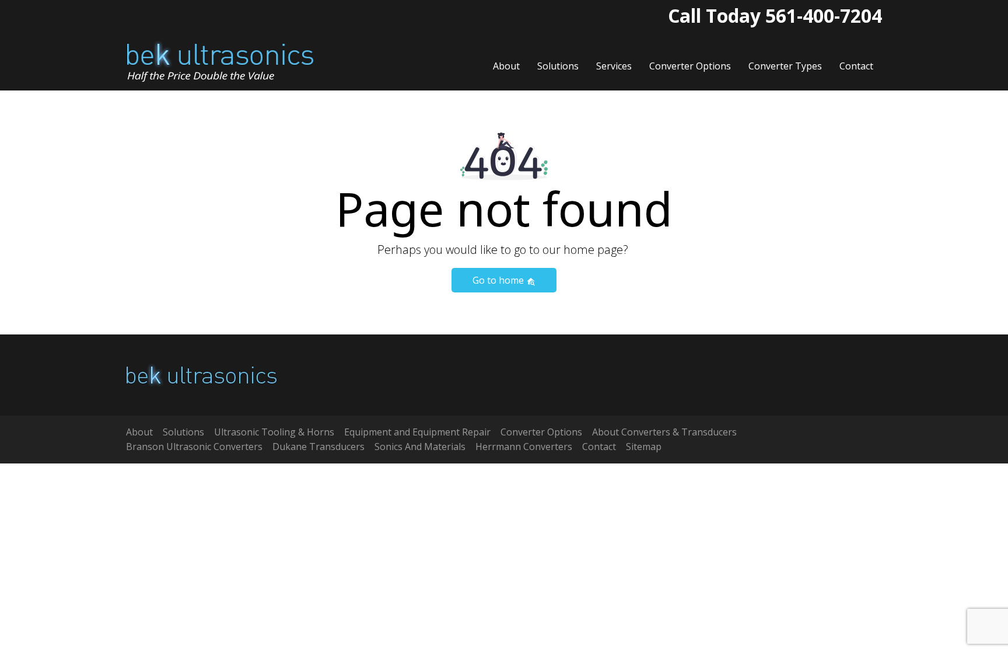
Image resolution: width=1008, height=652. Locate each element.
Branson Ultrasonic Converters (194, 446)
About (506, 66)
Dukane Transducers (318, 446)
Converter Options (690, 66)
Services (614, 66)
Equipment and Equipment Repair (417, 432)
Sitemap (644, 446)
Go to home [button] (499, 280)
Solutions (558, 66)
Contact (856, 66)
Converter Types (785, 66)
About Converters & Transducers (664, 432)
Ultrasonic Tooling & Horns (274, 432)
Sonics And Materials (420, 446)
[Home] (220, 61)
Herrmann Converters (523, 446)
